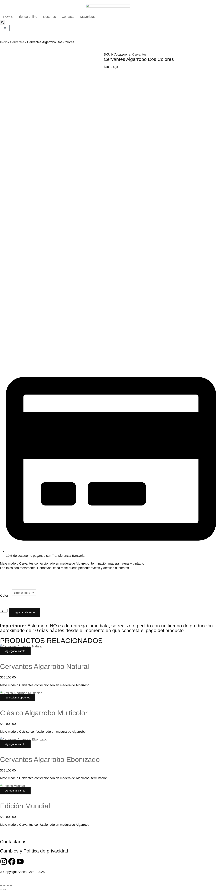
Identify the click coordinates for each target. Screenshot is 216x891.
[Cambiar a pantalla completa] (4, 885)
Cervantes (17, 42)
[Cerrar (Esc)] (11, 885)
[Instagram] (3, 861)
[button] (2, 22)
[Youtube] (20, 861)
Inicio (3, 42)
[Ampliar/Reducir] (1, 885)
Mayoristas (88, 17)
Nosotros (49, 17)
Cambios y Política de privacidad (34, 851)
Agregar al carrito (24, 612)
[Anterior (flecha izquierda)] (1, 889)
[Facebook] (12, 861)
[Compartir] (7, 885)
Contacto (68, 17)
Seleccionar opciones (17, 697)
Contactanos (13, 841)
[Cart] (5, 28)
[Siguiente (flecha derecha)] (4, 889)
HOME (8, 17)
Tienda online (28, 17)
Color (4, 595)
